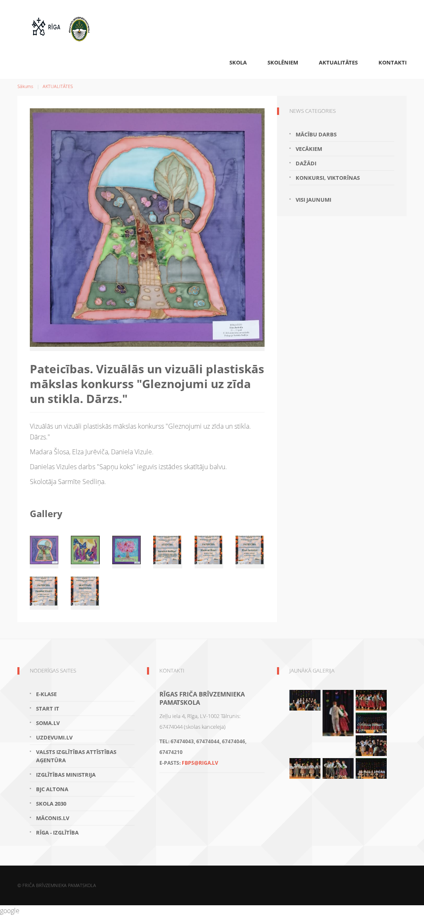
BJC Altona (52, 789)
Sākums (25, 86)
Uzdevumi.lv (54, 737)
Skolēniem (282, 62)
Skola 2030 (51, 803)
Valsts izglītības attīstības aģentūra (76, 756)
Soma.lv (48, 723)
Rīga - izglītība (57, 832)
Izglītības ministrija (66, 774)
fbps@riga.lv (200, 762)
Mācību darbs (316, 134)
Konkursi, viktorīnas (328, 177)
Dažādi (306, 163)
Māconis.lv (52, 818)
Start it (47, 708)
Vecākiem (309, 149)
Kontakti (392, 62)
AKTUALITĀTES (338, 62)
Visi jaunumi (313, 199)
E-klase (46, 694)
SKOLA (238, 62)
